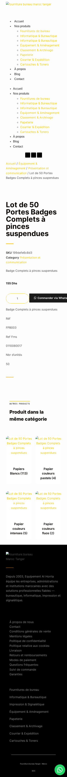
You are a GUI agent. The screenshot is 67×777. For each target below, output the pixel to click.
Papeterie (26, 55)
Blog (17, 74)
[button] (33, 84)
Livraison (15, 650)
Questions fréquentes (23, 664)
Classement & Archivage (36, 50)
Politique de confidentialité (27, 641)
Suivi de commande (22, 669)
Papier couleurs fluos (48, 528)
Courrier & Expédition (34, 59)
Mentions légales (20, 636)
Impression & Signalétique (26, 704)
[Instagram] (33, 155)
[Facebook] (27, 155)
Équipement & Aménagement (39, 45)
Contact (19, 78)
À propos (20, 69)
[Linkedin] (39, 155)
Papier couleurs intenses (19, 528)
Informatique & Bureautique (38, 36)
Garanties (15, 674)
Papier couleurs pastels (48, 473)
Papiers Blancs (19, 471)
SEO (33, 771)
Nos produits (22, 26)
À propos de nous (21, 622)
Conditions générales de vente (30, 631)
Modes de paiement (22, 660)
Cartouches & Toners (34, 64)
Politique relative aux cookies (29, 646)
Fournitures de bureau (35, 31)
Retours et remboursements (28, 655)
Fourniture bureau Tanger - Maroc (33, 764)
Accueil (19, 21)
